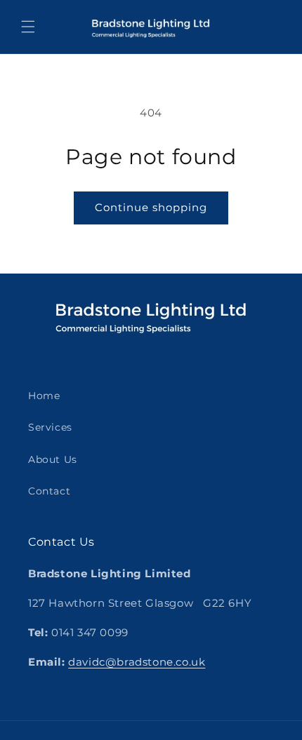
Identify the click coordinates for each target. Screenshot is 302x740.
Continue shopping (151, 207)
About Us (52, 459)
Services (50, 427)
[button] (28, 26)
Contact (49, 491)
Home (44, 395)
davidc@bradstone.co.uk (136, 661)
